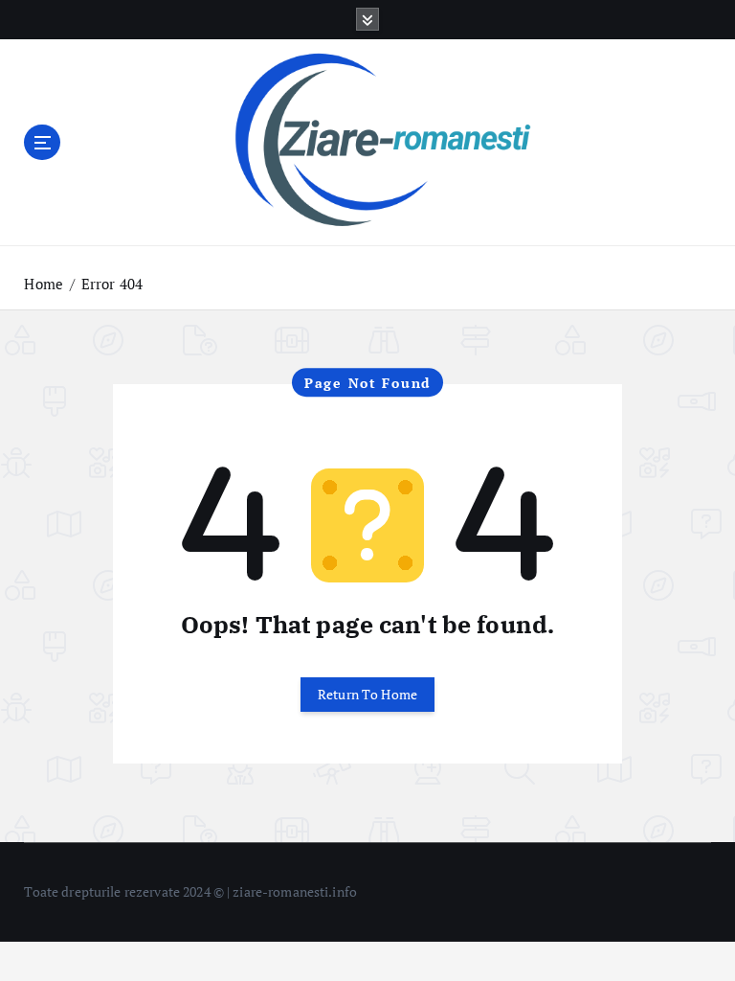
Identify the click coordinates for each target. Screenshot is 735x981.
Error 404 (112, 283)
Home (43, 283)
